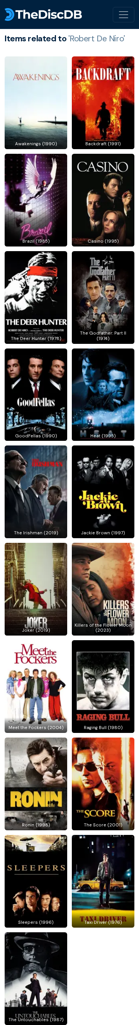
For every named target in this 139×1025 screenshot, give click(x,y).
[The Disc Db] (43, 14)
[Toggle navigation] (123, 14)
